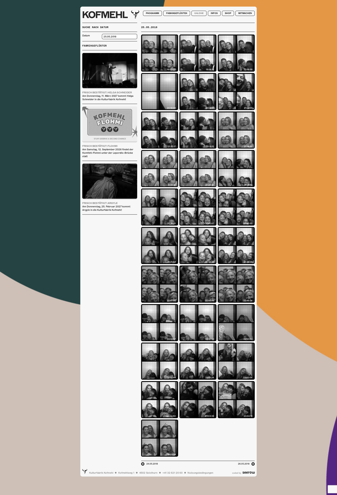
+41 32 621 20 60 (172, 472)
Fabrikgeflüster (176, 13)
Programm (152, 13)
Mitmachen (245, 13)
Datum (86, 35)
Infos (214, 13)
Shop (228, 13)
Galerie (199, 13)
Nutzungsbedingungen (200, 472)
